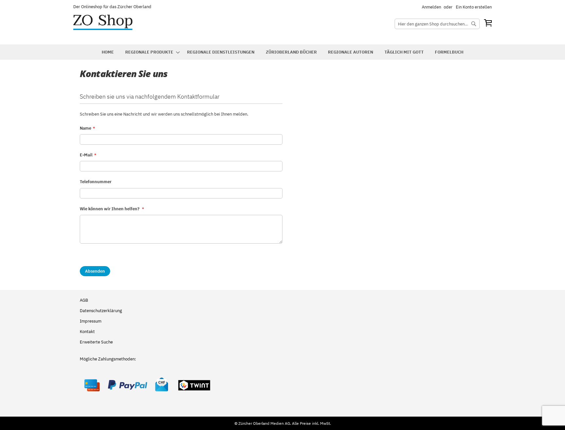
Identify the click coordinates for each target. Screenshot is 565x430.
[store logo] (110, 27)
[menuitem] (108, 52)
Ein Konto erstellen (474, 7)
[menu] (282, 52)
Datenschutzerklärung (101, 310)
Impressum (90, 321)
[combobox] (437, 24)
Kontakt (87, 331)
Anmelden (431, 7)
